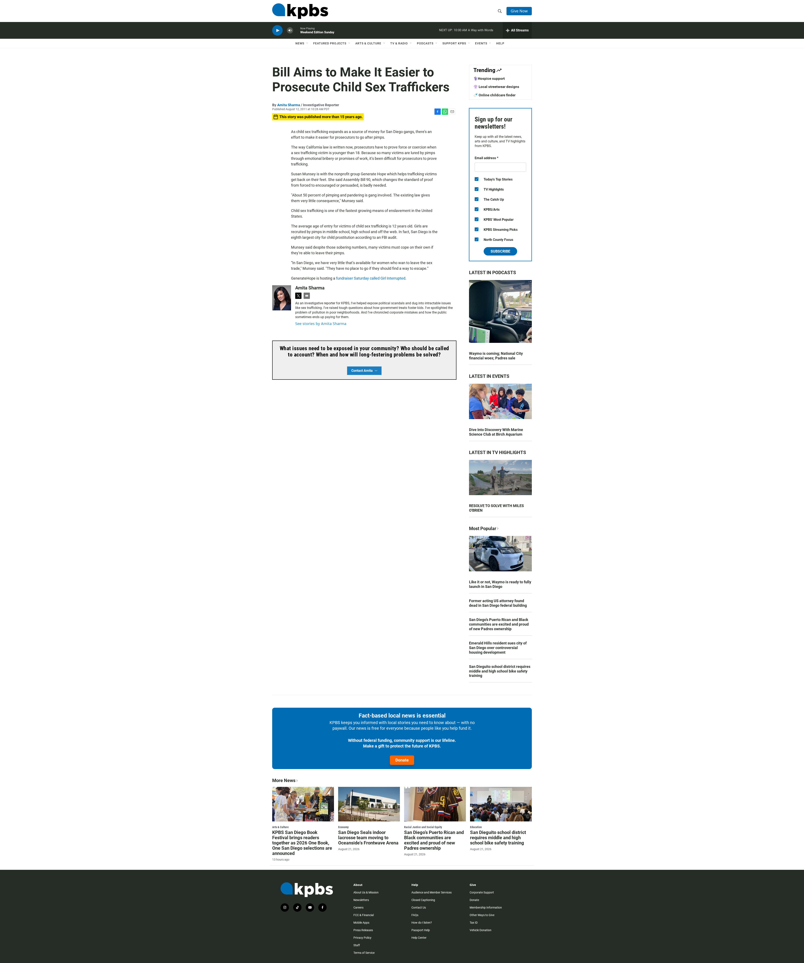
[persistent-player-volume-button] (290, 30)
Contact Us (418, 907)
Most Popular (482, 528)
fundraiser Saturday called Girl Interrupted (370, 278)
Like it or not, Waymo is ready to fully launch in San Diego (500, 584)
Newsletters (361, 900)
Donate (402, 760)
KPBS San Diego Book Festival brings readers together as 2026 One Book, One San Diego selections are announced (302, 843)
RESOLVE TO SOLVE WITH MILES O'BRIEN (496, 507)
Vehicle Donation (480, 930)
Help (500, 43)
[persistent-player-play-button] (277, 30)
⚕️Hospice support (489, 78)
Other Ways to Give (482, 915)
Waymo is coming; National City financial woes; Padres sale (496, 355)
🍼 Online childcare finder (494, 95)
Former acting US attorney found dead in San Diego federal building (498, 603)
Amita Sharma (288, 105)
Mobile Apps (361, 922)
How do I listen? (421, 922)
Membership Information (486, 907)
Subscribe (500, 251)
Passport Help (420, 930)
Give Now (519, 10)
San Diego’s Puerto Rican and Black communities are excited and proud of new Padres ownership (499, 624)
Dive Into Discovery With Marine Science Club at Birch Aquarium (496, 431)
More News (283, 780)
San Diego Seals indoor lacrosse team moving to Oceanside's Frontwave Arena (368, 838)
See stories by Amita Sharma (320, 323)
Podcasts (425, 43)
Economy (343, 827)
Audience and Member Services (431, 892)
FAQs (414, 915)
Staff (356, 945)
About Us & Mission (366, 892)
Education (476, 827)
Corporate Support (482, 892)
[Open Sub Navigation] (307, 43)
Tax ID (474, 922)
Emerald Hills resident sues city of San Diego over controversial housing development (498, 647)
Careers (358, 907)
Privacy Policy (362, 937)
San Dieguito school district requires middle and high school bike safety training (499, 671)
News (299, 43)
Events (481, 43)
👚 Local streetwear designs (496, 87)
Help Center (418, 937)
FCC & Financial (363, 915)
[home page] (300, 11)
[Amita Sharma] (281, 297)
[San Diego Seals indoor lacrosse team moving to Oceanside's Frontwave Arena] (369, 804)
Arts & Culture (368, 43)
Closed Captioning (423, 900)
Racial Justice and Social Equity (423, 827)
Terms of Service (364, 952)
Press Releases (363, 930)
